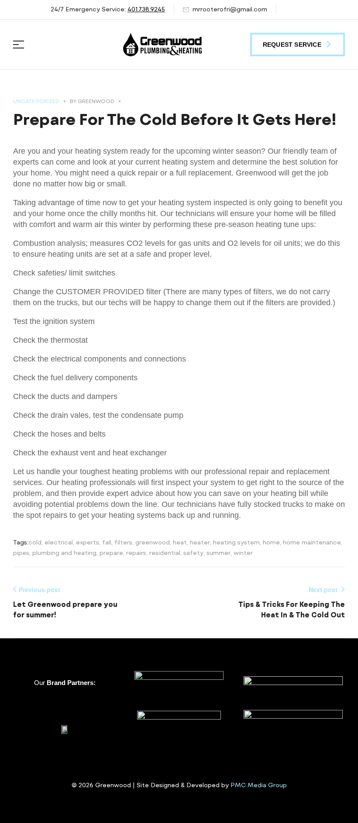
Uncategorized (36, 101)
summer (219, 553)
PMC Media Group (259, 785)
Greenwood (96, 101)
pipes (21, 553)
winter (243, 553)
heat (180, 542)
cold (34, 542)
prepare (111, 553)
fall (106, 542)
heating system (236, 542)
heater (200, 542)
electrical (59, 542)
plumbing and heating (64, 553)
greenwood (152, 542)
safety (193, 553)
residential (164, 553)
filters (123, 542)
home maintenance (312, 542)
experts (87, 542)
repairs (136, 553)
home (271, 542)
